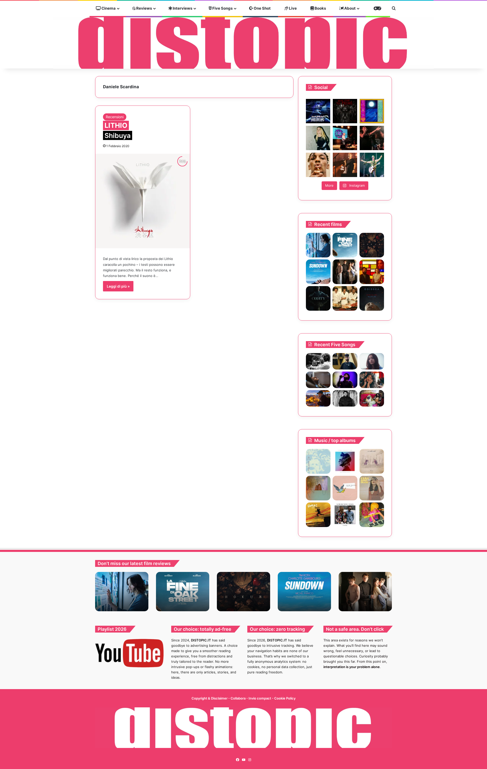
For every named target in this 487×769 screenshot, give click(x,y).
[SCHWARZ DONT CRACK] (345, 514)
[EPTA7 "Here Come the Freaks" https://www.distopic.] (345, 111)
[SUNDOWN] (318, 271)
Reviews (143, 8)
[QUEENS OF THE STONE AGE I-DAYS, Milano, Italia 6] (372, 165)
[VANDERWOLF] (371, 398)
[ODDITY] (318, 298)
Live (292, 8)
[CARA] (371, 488)
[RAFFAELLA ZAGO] (371, 380)
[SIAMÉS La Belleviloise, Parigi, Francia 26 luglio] (372, 138)
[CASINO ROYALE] (318, 461)
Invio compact (260, 698)
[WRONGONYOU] (318, 380)
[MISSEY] (318, 488)
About (349, 8)
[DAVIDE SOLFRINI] (345, 488)
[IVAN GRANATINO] (345, 461)
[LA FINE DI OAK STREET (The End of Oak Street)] (345, 245)
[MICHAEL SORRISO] (345, 398)
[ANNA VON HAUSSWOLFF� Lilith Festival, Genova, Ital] (318, 138)
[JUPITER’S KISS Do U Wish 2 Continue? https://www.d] (372, 111)
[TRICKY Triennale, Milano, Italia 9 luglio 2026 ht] (318, 165)
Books (320, 8)
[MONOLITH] (318, 245)
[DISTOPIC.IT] (243, 43)
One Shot (262, 8)
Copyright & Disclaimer (210, 698)
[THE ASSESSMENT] (371, 271)
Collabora (238, 698)
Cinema (108, 8)
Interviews (182, 8)
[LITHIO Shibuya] (142, 201)
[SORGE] (318, 514)
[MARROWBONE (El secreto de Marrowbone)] (345, 271)
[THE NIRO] (345, 380)
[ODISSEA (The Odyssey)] (371, 298)
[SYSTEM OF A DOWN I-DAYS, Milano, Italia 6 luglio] (345, 165)
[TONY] (345, 298)
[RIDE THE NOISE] (318, 361)
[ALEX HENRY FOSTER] (318, 398)
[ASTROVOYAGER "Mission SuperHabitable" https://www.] (318, 111)
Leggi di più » (118, 286)
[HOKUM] (371, 245)
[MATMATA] (371, 461)
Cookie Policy (284, 698)
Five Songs (222, 8)
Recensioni (115, 117)
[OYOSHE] (345, 361)
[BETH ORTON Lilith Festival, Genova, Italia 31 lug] (345, 138)
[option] (121, 591)
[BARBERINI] (371, 514)
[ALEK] (371, 361)
